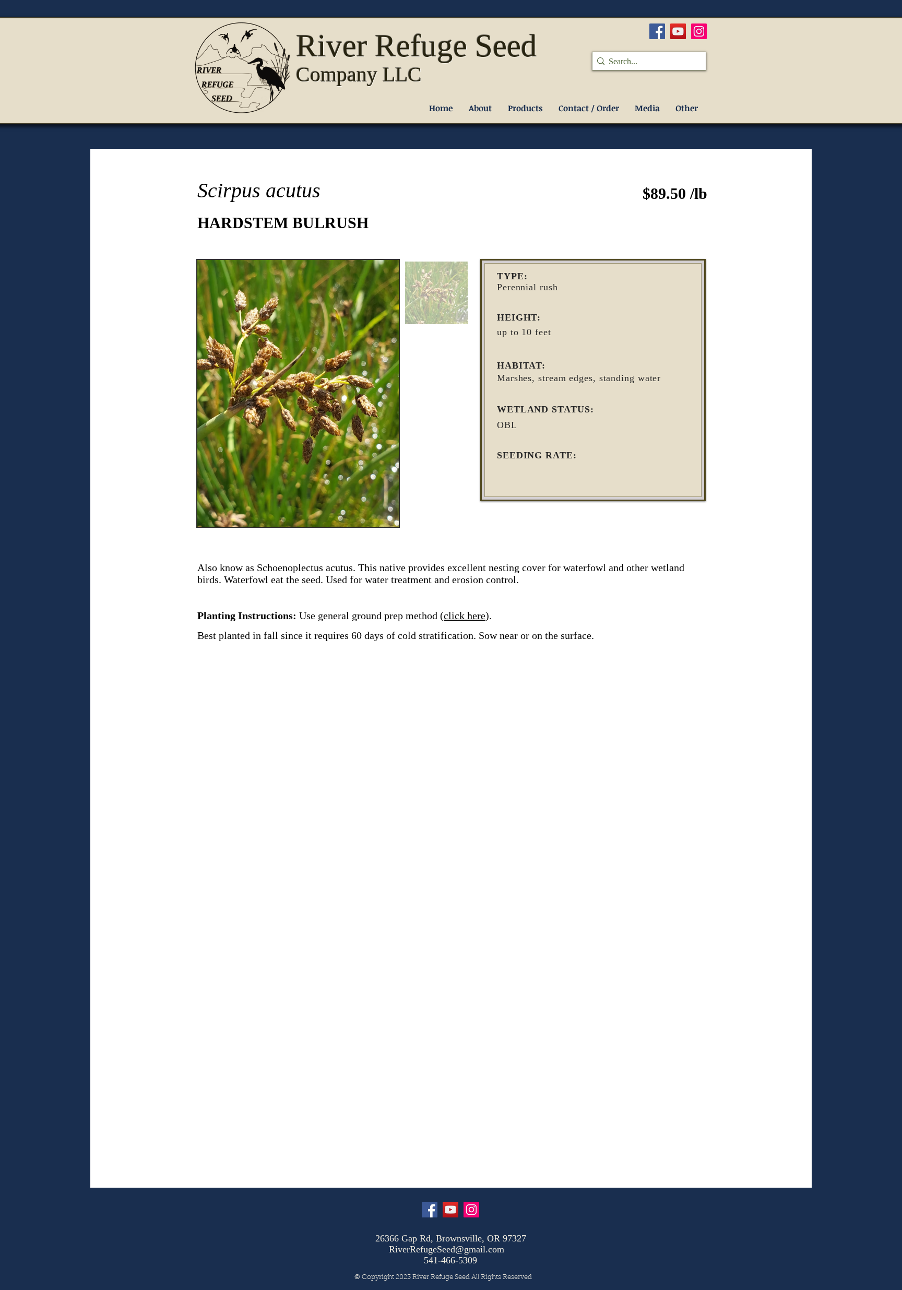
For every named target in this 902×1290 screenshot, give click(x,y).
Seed (506, 45)
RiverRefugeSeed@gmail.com (446, 1249)
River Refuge (385, 45)
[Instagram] (699, 31)
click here (464, 615)
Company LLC (359, 74)
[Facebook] (657, 31)
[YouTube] (678, 31)
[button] (525, 108)
